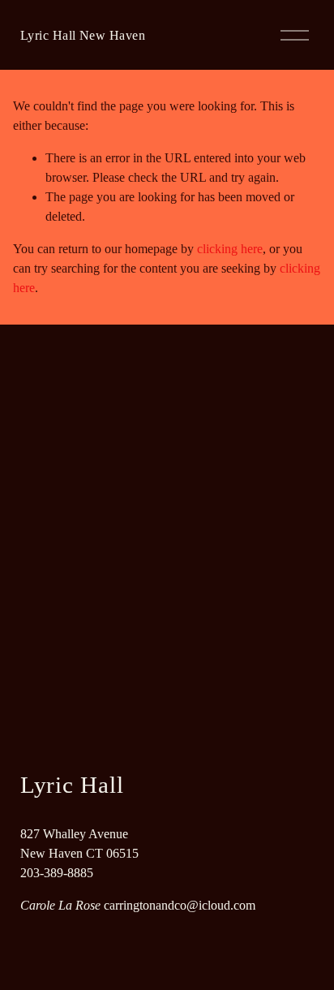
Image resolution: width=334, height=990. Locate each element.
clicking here (230, 249)
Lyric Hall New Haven (83, 35)
